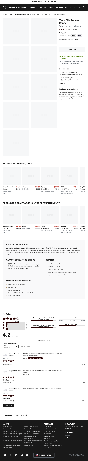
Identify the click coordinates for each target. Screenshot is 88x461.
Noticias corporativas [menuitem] (51, 429)
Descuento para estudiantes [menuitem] (12, 440)
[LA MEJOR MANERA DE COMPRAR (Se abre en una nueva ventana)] (67, 438)
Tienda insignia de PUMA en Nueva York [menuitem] (53, 442)
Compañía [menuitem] (47, 426)
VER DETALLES (51, 2)
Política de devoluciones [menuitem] (11, 431)
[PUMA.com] (4, 7)
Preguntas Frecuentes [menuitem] (31, 426)
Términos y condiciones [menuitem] (32, 431)
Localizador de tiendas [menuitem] (31, 429)
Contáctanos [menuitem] (7, 426)
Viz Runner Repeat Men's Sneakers (15, 354)
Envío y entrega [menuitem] (8, 429)
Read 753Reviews (72, 29)
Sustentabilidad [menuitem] (49, 436)
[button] (15, 322)
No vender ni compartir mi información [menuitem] (33, 442)
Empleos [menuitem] (47, 438)
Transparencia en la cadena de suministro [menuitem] (12, 446)
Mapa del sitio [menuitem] (29, 445)
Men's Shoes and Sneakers (19, 14)
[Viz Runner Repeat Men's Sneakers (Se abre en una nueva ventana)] (5, 354)
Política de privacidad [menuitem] (31, 434)
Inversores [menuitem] (47, 434)
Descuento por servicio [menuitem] (11, 436)
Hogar (5, 14)
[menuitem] (18, 7)
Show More (8, 405)
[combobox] (10, 346)
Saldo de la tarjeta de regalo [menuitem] (12, 434)
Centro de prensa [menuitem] (49, 431)
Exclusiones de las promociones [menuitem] (30, 437)
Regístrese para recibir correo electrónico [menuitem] (74, 427)
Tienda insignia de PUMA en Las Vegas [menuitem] (53, 446)
